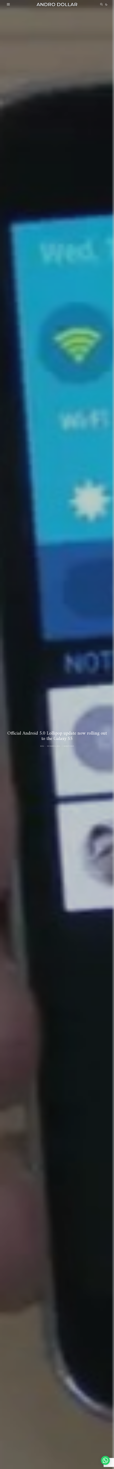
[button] (106, 4)
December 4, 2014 (53, 746)
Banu (42, 746)
